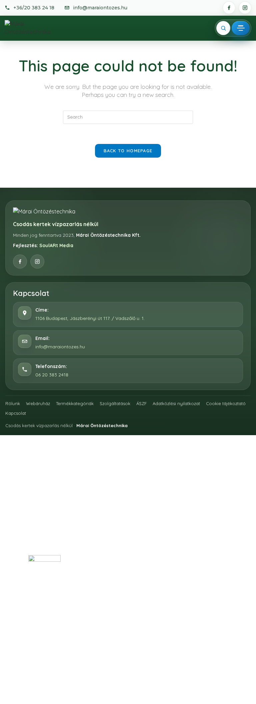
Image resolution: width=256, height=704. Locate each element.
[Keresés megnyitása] (223, 28)
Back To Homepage (128, 150)
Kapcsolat (15, 413)
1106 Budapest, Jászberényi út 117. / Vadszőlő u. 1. (90, 318)
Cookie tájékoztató (226, 403)
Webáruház (38, 403)
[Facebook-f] (95, 536)
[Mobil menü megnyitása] (241, 28)
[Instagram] (245, 7)
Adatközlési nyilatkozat (176, 403)
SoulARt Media (56, 245)
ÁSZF (141, 403)
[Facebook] (229, 7)
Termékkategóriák (75, 403)
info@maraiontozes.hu (60, 347)
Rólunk (12, 403)
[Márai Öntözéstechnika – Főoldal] (34, 28)
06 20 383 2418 (51, 375)
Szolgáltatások (115, 403)
